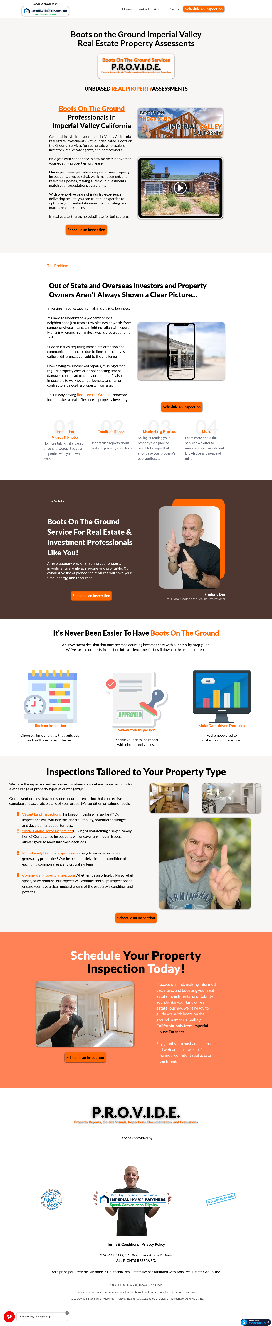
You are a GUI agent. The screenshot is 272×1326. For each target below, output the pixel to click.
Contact (142, 9)
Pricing (173, 9)
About (159, 9)
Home (127, 9)
